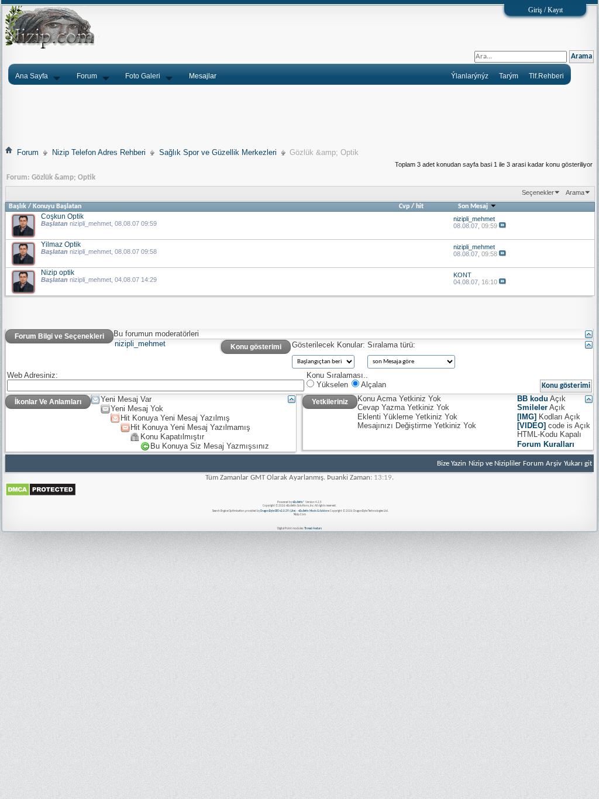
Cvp (404, 206)
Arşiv (554, 463)
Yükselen (331, 384)
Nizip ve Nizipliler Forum (506, 463)
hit (420, 206)
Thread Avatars (313, 528)
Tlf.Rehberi (546, 76)
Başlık (17, 206)
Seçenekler (538, 192)
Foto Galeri (142, 76)
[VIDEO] (531, 425)
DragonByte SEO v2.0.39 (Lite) (278, 510)
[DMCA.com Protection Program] (40, 494)
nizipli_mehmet (90, 223)
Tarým (508, 76)
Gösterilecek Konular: (328, 344)
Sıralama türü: (391, 344)
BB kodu (532, 398)
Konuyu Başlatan (57, 206)
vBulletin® (298, 502)
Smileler (532, 407)
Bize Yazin (451, 463)
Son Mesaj (474, 206)
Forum (87, 76)
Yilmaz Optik (61, 244)
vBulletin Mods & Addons (313, 510)
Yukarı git (578, 463)
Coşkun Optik (62, 216)
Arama (575, 192)
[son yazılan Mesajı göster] (502, 225)
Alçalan (372, 384)
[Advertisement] (299, 115)
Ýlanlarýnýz (469, 76)
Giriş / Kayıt (545, 10)
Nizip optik (57, 272)
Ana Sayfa (31, 76)
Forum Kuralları (545, 444)
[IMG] (526, 416)
